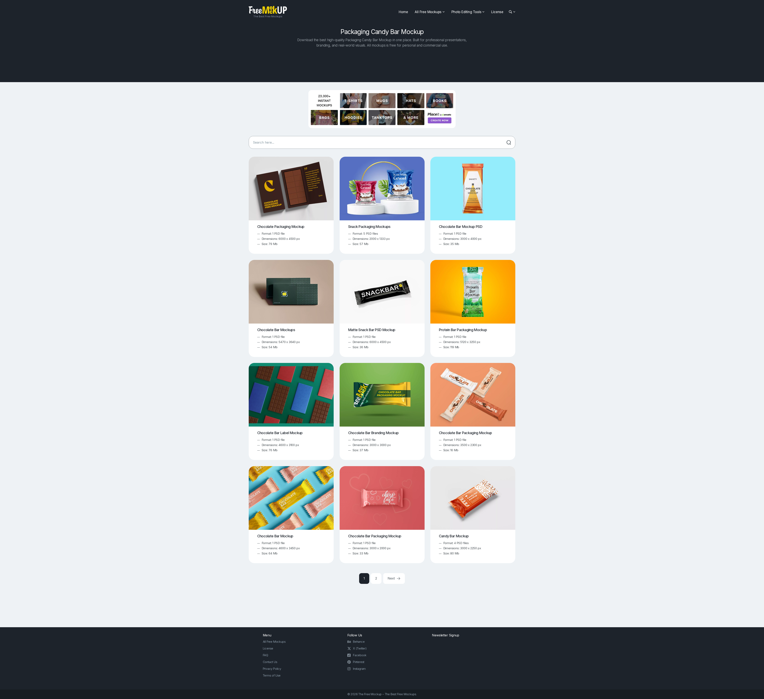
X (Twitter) (360, 648)
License (497, 12)
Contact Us (270, 662)
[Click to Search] (508, 142)
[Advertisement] (382, 64)
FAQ (265, 655)
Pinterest (358, 662)
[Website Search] (511, 12)
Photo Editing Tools (466, 12)
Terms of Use (272, 675)
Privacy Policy (272, 669)
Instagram (359, 669)
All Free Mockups (428, 12)
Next (392, 578)
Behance (359, 642)
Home (403, 12)
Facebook (359, 655)
